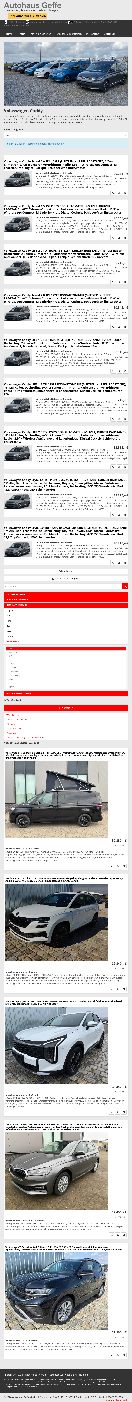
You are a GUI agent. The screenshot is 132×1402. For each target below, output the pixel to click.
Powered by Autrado (117, 1400)
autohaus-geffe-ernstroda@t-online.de (48, 21)
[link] (113, 193)
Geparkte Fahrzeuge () (67, 578)
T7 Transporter (14, 675)
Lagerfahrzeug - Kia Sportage (66, 1056)
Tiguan (11, 687)
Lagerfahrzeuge (15, 594)
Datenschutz (56, 1374)
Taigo (11, 679)
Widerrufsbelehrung (36, 1374)
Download (11, 733)
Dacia (9, 615)
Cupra (9, 610)
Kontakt (21, 33)
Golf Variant (13, 660)
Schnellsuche (66, 571)
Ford (8, 620)
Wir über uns (13, 715)
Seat (8, 631)
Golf (10, 656)
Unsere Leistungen (16, 719)
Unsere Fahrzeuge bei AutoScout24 (25, 737)
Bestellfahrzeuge (16, 605)
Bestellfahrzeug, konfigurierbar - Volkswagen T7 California (66, 809)
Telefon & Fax (13, 728)
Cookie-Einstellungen (76, 1374)
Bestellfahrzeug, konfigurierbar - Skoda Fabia (66, 1179)
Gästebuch (110, 33)
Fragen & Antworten (40, 33)
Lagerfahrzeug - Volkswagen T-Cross (66, 1301)
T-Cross (11, 664)
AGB (20, 1374)
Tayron (11, 683)
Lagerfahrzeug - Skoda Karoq (66, 933)
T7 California (13, 668)
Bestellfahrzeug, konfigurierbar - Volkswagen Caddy (66, 175)
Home (9, 33)
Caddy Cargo (13, 652)
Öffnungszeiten (14, 724)
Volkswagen (12, 641)
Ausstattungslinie (13, 129)
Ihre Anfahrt (92, 33)
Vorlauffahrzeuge (17, 599)
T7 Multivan (13, 671)
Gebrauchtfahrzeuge (18, 693)
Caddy (11, 648)
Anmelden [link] (67, 707)
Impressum (10, 1374)
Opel (8, 626)
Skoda (9, 636)
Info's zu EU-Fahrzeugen (69, 33)
